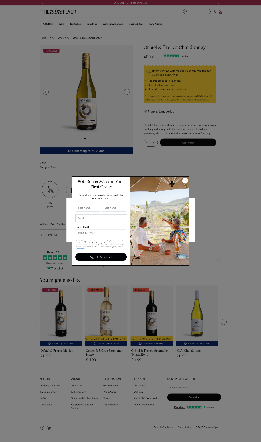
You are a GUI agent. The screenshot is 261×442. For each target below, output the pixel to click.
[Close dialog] (185, 181)
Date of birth (83, 227)
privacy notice (80, 248)
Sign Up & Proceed (101, 257)
